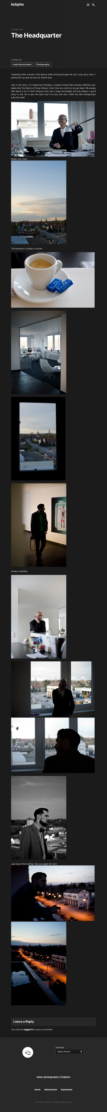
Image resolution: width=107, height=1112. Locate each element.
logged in (28, 1029)
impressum (66, 1089)
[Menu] (88, 4)
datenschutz (50, 1089)
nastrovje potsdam (22, 64)
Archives (60, 1047)
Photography (42, 64)
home (37, 1089)
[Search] (93, 4)
